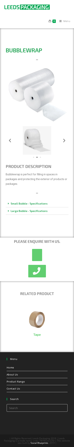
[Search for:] (37, 407)
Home (10, 367)
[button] (33, 157)
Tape (37, 334)
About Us (12, 374)
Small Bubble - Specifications (29, 203)
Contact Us (13, 388)
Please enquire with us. (37, 241)
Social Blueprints (39, 443)
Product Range (16, 381)
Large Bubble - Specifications (29, 210)
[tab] (37, 203)
